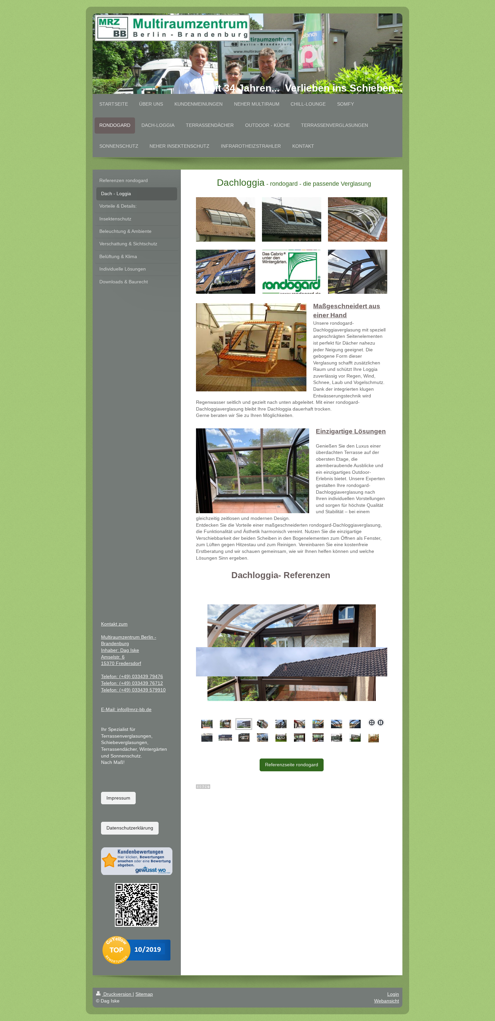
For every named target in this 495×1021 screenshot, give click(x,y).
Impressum (118, 798)
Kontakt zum (114, 624)
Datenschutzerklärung (129, 828)
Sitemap (144, 994)
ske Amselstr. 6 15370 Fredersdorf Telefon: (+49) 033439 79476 (132, 663)
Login (393, 994)
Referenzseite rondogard (291, 764)
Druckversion (117, 994)
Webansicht (386, 1001)
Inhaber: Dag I (116, 650)
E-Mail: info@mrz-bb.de (126, 709)
